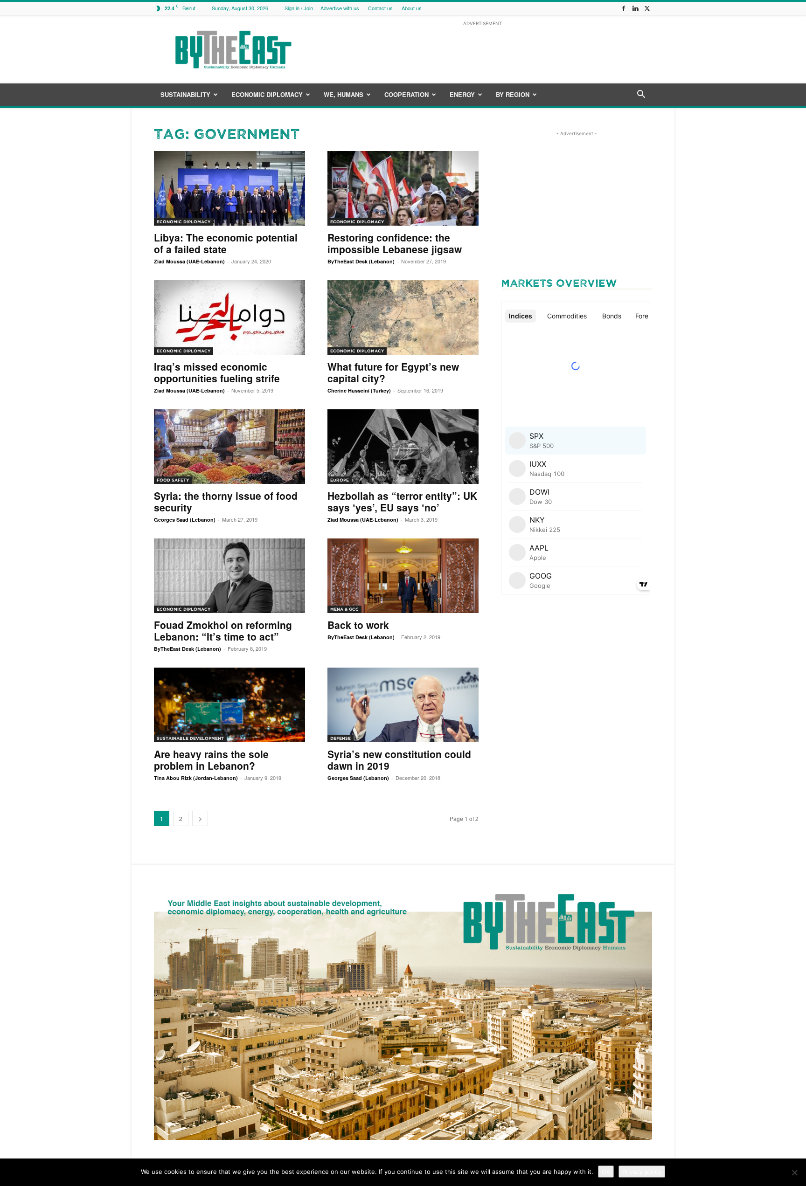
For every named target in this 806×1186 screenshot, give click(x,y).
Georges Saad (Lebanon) (184, 519)
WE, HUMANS (343, 94)
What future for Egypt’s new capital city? (393, 372)
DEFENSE (340, 738)
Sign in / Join (299, 8)
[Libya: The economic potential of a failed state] (229, 188)
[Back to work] (403, 575)
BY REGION (512, 94)
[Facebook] (623, 8)
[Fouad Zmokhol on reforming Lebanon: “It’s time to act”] (229, 575)
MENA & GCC (344, 609)
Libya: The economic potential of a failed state (226, 243)
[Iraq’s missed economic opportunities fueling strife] (229, 317)
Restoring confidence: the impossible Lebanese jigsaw (394, 243)
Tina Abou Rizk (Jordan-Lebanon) (196, 777)
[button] (641, 95)
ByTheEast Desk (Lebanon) (361, 261)
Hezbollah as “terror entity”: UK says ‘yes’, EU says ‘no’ (402, 501)
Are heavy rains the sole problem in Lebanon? (211, 759)
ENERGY (462, 94)
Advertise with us (339, 8)
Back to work (358, 625)
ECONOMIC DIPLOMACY (267, 94)
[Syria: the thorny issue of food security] (229, 446)
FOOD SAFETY (173, 480)
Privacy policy (641, 1171)
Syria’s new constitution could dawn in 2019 (399, 759)
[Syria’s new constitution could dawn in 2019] (403, 705)
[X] (647, 8)
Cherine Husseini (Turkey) (359, 390)
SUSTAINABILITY (185, 94)
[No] (794, 1172)
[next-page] (200, 818)
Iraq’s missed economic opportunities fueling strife (217, 372)
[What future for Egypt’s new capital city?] (403, 317)
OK (606, 1171)
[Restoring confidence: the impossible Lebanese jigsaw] (403, 188)
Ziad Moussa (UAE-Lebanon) (189, 261)
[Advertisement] (482, 49)
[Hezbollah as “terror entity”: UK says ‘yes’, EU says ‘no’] (403, 446)
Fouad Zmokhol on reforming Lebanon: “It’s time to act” (223, 630)
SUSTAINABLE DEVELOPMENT (190, 738)
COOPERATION (406, 94)
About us (412, 8)
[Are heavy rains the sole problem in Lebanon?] (229, 705)
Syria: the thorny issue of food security (226, 501)
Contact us (380, 8)
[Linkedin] (635, 8)
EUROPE (339, 480)
